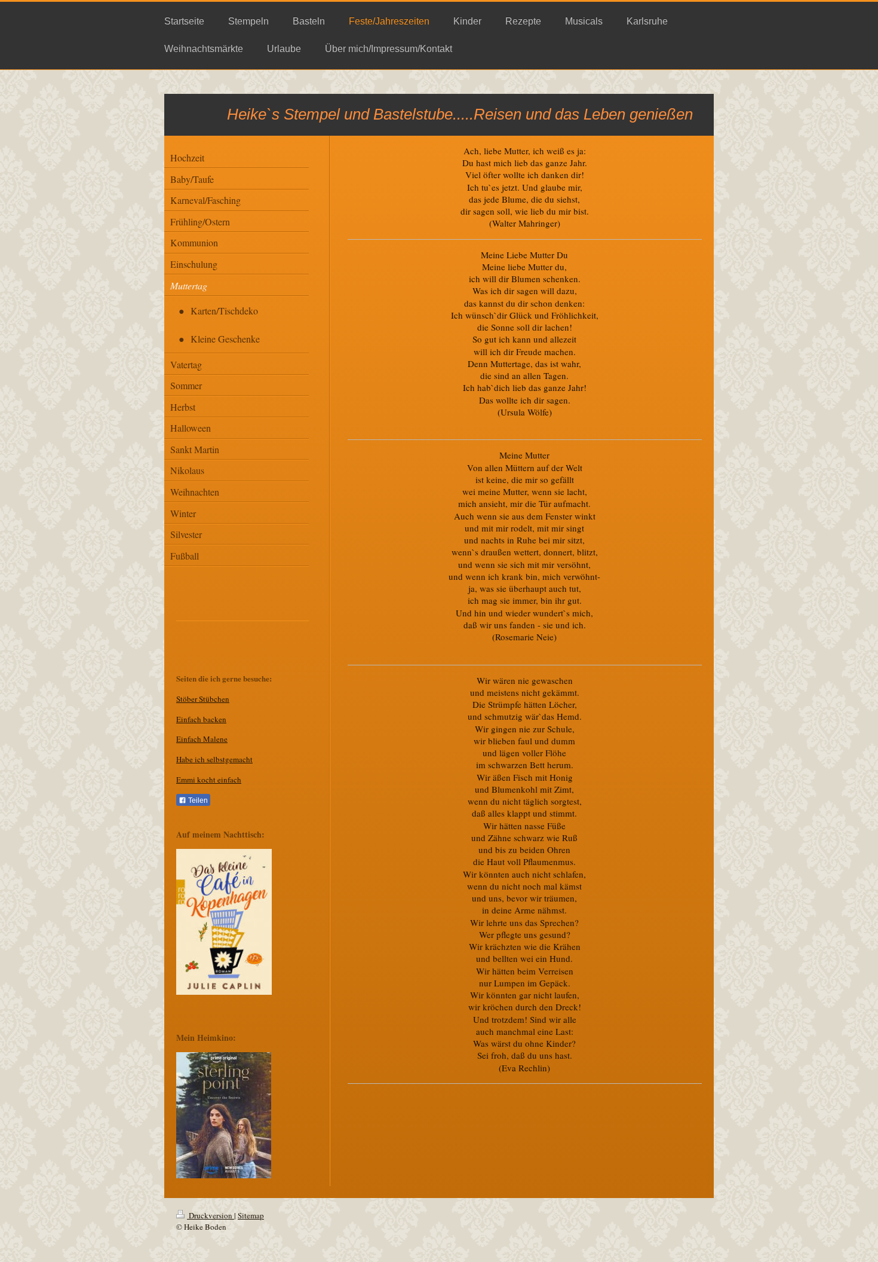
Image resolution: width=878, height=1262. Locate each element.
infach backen (203, 719)
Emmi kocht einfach (208, 779)
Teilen (197, 800)
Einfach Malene (202, 739)
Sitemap (251, 1215)
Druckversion (210, 1215)
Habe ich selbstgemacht (214, 759)
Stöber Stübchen (202, 698)
